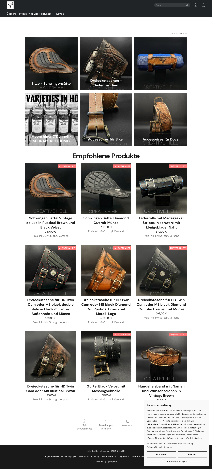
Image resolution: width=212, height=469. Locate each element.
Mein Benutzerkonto (84, 427)
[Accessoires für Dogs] (160, 112)
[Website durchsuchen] (187, 5)
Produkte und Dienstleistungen (35, 13)
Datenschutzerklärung (89, 456)
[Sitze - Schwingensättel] (51, 56)
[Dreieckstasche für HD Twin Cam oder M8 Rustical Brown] (50, 356)
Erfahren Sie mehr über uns (159, 447)
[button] (10, 5)
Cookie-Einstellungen (142, 456)
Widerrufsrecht (109, 456)
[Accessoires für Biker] (106, 112)
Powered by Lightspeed (106, 461)
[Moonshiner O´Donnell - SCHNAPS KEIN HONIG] (51, 112)
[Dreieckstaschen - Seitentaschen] (106, 56)
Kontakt (60, 13)
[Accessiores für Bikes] (160, 56)
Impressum (124, 456)
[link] (177, 460)
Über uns (11, 13)
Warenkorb (127, 425)
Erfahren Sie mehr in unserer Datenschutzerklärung (170, 443)
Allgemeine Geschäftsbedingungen (60, 456)
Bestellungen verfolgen (106, 427)
